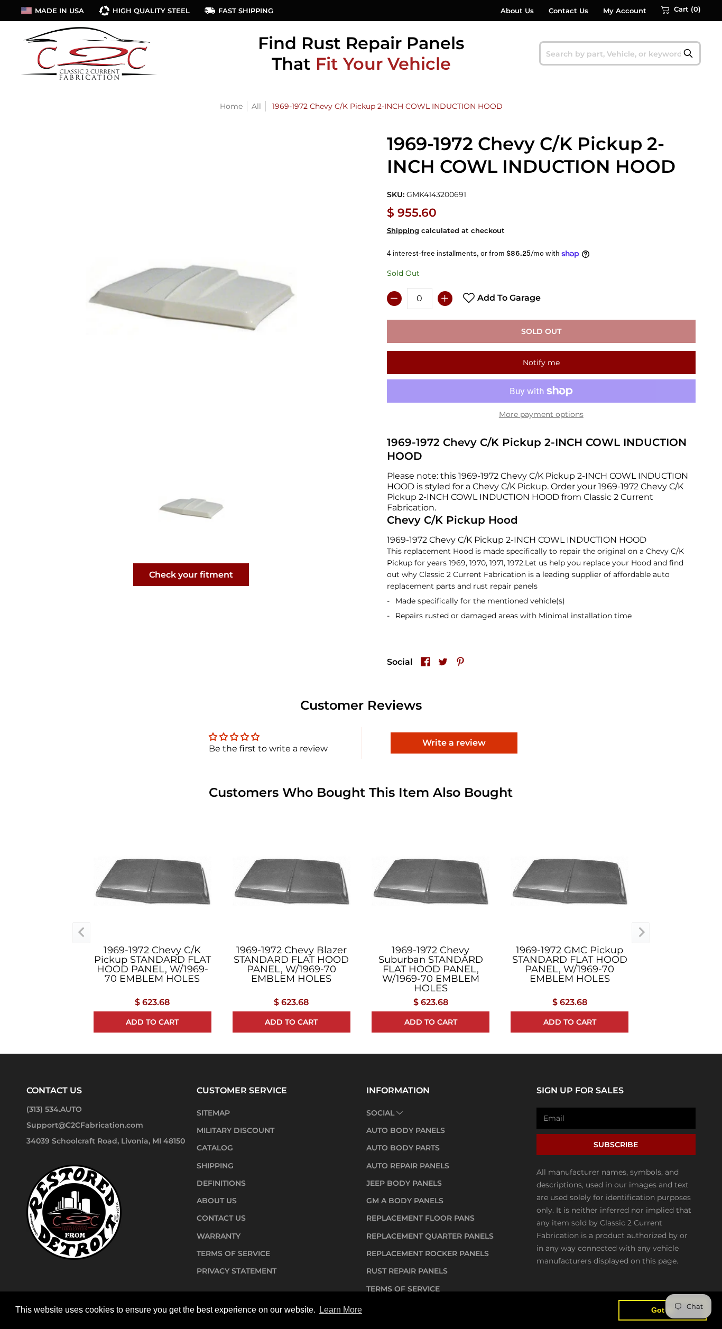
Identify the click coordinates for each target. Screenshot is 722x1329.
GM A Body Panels (404, 1200)
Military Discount (235, 1130)
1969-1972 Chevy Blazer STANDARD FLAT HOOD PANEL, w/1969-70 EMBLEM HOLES (291, 964)
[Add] (445, 298)
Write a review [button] (454, 743)
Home (231, 106)
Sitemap (213, 1113)
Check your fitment (191, 575)
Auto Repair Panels (407, 1165)
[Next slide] (641, 932)
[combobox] (620, 53)
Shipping (403, 231)
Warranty (218, 1236)
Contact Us (568, 10)
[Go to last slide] (81, 932)
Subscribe (616, 1144)
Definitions (221, 1183)
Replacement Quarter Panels (430, 1236)
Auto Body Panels (405, 1130)
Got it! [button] (662, 1310)
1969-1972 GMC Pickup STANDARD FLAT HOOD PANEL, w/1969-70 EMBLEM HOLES (569, 964)
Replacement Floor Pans (420, 1218)
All (256, 106)
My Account (624, 10)
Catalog (215, 1148)
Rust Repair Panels (407, 1271)
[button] (681, 9)
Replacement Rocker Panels (427, 1253)
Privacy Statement (236, 1271)
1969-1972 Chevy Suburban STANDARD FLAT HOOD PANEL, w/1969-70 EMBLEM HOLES (430, 969)
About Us (517, 10)
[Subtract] (394, 298)
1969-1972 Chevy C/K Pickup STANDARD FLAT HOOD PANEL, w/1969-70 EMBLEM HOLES (152, 964)
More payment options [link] (541, 414)
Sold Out (541, 331)
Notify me (541, 362)
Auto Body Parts (403, 1148)
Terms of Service (233, 1253)
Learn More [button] (340, 1309)
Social (380, 1113)
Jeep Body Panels (404, 1183)
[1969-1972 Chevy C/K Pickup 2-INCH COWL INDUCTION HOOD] (191, 508)
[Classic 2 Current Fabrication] (90, 53)
